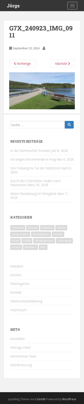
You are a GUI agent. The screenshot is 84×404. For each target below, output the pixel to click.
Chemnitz (18, 228)
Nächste (61, 63)
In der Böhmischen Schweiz (30, 150)
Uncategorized (44, 241)
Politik (27, 241)
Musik (15, 241)
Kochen (58, 234)
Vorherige (23, 63)
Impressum (18, 310)
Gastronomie (20, 234)
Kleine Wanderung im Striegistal (33, 193)
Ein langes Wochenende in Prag (33, 159)
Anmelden (17, 339)
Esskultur (47, 228)
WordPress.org (21, 365)
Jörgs (13, 6)
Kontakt (16, 292)
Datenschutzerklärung (26, 301)
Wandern (30, 247)
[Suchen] (69, 125)
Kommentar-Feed (23, 356)
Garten (61, 228)
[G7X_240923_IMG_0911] (42, 90)
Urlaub (16, 247)
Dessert (33, 228)
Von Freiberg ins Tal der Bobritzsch (35, 168)
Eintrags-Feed (20, 347)
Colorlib (40, 399)
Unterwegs (64, 241)
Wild (43, 247)
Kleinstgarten (41, 234)
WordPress (69, 399)
